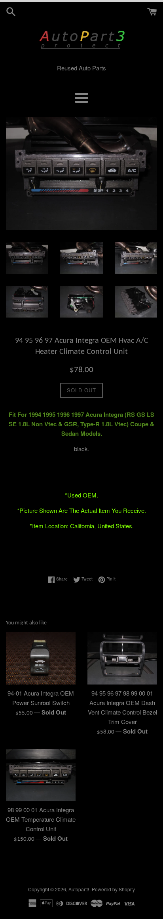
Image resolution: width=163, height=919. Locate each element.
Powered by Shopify (113, 889)
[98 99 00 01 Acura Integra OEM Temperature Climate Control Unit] (41, 775)
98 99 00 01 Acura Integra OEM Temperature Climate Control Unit (41, 819)
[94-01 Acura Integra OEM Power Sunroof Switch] (41, 658)
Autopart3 (78, 889)
